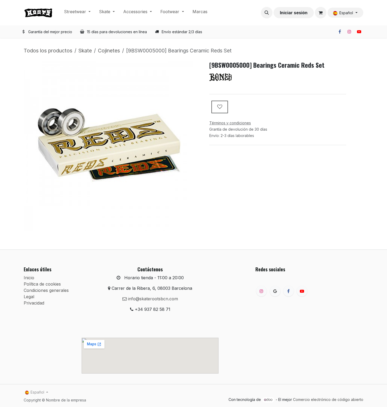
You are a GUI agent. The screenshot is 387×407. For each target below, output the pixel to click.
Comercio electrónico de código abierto (328, 399)
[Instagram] (349, 31)
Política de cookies (42, 284)
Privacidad (34, 303)
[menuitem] (77, 12)
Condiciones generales (46, 290)
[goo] (275, 291)
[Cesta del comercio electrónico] (320, 12)
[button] (266, 12)
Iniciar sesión (293, 12)
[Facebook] (339, 31)
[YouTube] (359, 31)
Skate (85, 50)
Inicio (29, 277)
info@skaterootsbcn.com (152, 298)
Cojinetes (109, 50)
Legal (29, 296)
